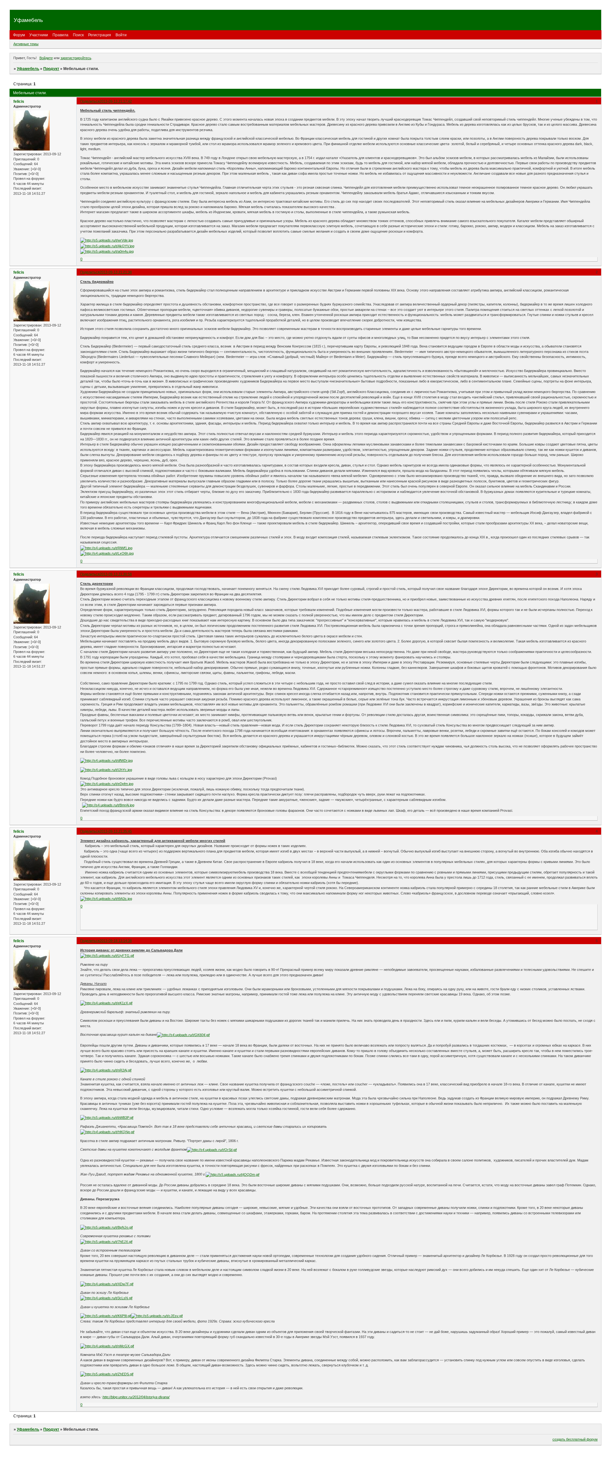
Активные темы (26, 44)
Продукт (51, 69)
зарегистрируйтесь (75, 58)
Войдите (46, 58)
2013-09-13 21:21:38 (116, 272)
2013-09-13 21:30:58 (116, 574)
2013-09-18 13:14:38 (116, 941)
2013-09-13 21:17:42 (116, 101)
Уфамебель (28, 69)
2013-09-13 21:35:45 (116, 831)
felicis (18, 101)
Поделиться (90, 101)
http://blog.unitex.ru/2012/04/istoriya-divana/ (136, 1397)
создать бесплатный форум (575, 1439)
